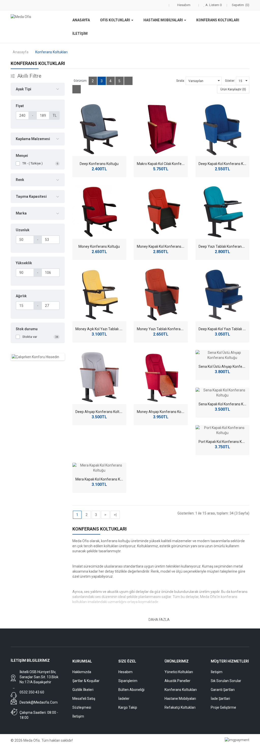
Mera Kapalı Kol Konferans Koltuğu (102, 479)
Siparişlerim (127, 681)
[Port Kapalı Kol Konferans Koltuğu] (223, 430)
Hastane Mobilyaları (180, 699)
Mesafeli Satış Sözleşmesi (83, 703)
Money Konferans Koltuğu (99, 246)
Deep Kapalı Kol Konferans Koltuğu (226, 164)
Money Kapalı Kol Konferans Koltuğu (165, 246)
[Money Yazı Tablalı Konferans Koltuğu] (161, 295)
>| (115, 515)
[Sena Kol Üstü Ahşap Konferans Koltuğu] (223, 355)
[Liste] (128, 81)
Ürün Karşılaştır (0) (233, 89)
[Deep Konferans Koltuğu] (99, 129)
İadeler (123, 699)
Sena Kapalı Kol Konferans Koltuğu (226, 404)
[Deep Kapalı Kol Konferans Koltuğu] (223, 129)
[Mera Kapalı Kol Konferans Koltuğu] (99, 468)
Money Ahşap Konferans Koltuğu (163, 412)
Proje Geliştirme (223, 707)
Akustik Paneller (177, 681)
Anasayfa (20, 52)
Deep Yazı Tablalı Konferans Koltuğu (227, 246)
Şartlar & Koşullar (86, 681)
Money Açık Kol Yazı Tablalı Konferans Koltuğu (112, 329)
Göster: (230, 80)
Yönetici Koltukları (179, 672)
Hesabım (125, 672)
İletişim (78, 716)
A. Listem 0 (213, 5)
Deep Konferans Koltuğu (99, 164)
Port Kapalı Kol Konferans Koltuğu (225, 442)
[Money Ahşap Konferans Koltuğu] (161, 377)
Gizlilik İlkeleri (82, 690)
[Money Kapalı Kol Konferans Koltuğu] (161, 212)
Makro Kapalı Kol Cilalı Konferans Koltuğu (169, 164)
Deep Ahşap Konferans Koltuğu (100, 412)
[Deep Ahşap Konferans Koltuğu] (99, 377)
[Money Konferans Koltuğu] (99, 212)
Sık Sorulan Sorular (226, 681)
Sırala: (180, 80)
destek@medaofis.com (39, 702)
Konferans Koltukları (51, 52)
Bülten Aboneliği (131, 690)
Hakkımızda (81, 672)
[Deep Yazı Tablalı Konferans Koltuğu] (223, 212)
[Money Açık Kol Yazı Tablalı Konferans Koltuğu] (99, 295)
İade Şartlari (220, 699)
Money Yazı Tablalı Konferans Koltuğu (167, 329)
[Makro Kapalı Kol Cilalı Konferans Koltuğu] (161, 129)
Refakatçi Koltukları (180, 707)
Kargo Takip (127, 707)
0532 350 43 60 (32, 692)
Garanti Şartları (223, 690)
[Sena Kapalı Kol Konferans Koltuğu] (223, 393)
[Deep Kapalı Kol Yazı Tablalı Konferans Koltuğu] (223, 295)
